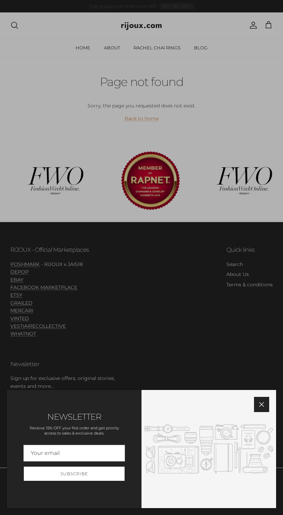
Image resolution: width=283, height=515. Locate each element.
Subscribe (74, 473)
